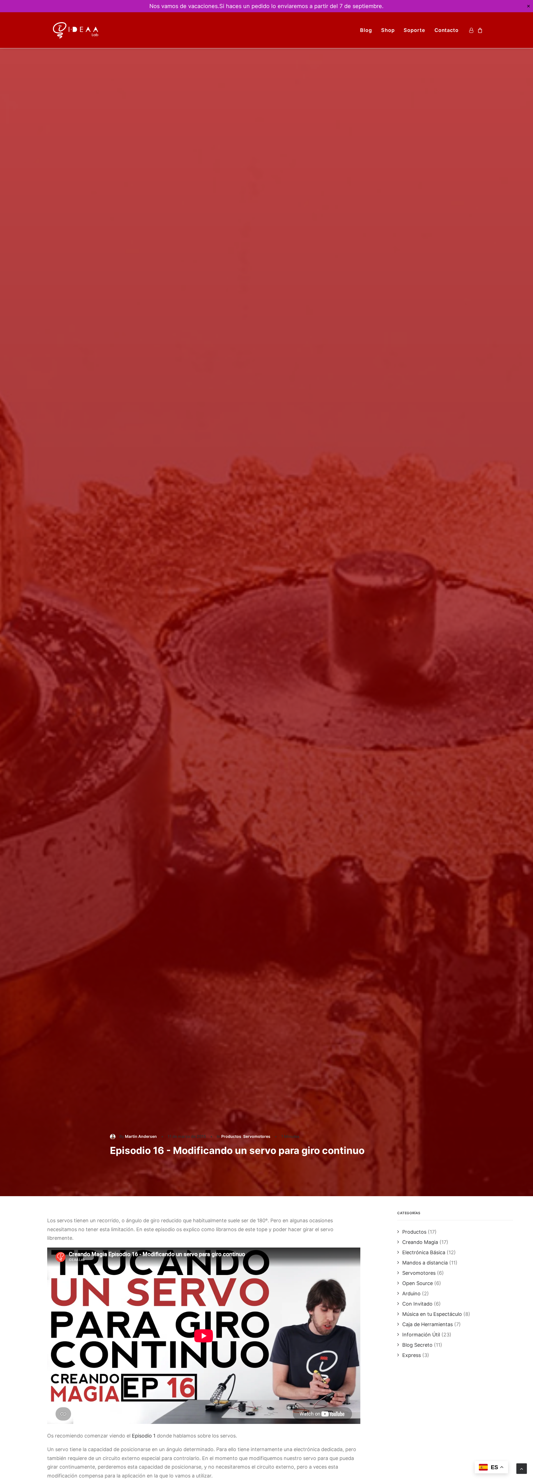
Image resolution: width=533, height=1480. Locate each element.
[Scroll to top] (521, 1468)
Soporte (414, 30)
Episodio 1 (143, 1436)
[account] (472, 30)
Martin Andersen (141, 1136)
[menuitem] (366, 30)
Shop (388, 30)
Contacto (446, 30)
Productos (231, 1136)
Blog (366, 30)
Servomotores (256, 1136)
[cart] (479, 30)
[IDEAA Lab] (76, 30)
